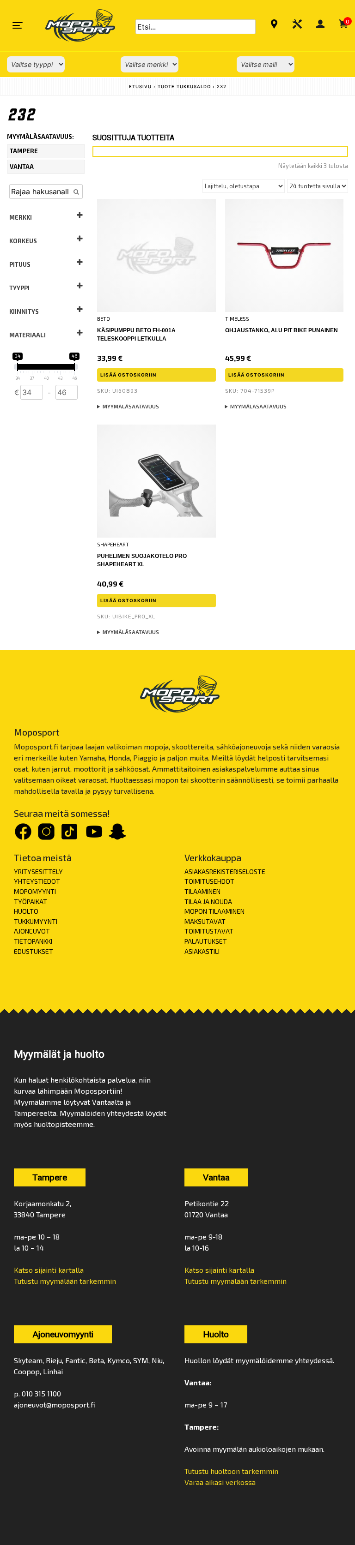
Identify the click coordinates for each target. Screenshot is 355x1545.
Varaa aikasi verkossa (220, 1482)
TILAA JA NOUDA (208, 901)
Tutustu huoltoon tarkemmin (231, 1471)
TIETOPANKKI (33, 941)
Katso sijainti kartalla (49, 1269)
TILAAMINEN (202, 891)
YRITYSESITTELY (38, 871)
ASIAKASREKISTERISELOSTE (224, 871)
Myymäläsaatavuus (131, 406)
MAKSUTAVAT (205, 921)
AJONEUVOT (32, 931)
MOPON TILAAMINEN (214, 911)
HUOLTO (26, 911)
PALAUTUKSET (205, 941)
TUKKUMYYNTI (35, 921)
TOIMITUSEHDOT (209, 881)
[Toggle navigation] (17, 25)
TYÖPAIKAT (30, 901)
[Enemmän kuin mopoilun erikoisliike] (72, 25)
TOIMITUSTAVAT (208, 931)
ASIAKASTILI (202, 951)
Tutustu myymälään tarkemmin (65, 1280)
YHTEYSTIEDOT (37, 881)
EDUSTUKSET (33, 951)
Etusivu (140, 86)
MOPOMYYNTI (35, 891)
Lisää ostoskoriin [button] (128, 374)
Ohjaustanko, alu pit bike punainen (281, 330)
